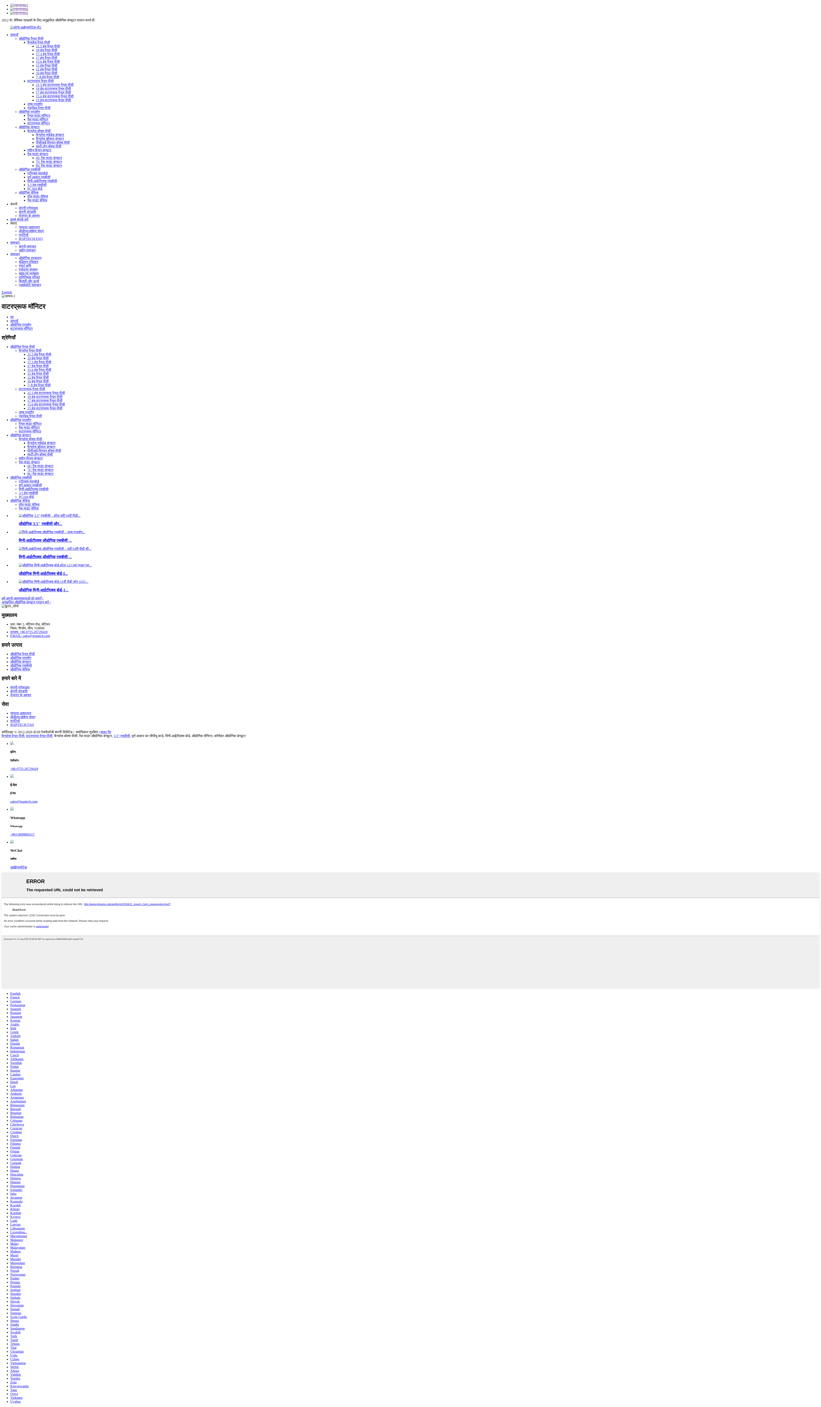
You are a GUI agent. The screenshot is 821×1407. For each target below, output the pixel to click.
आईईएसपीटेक (18, 867)
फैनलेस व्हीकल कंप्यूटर (50, 138)
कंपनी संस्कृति (27, 212)
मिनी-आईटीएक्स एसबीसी (42, 181)
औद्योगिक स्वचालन (30, 258)
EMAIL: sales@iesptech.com (30, 636)
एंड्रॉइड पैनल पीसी (38, 108)
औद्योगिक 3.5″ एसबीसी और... (40, 524)
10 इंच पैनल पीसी (46, 73)
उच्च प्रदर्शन (35, 104)
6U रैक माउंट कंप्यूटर (49, 158)
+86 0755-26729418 (24, 769)
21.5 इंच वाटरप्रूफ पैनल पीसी (55, 85)
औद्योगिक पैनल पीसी (31, 38)
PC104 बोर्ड (34, 189)
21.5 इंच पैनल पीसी (48, 46)
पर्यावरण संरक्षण (28, 269)
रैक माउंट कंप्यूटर (37, 154)
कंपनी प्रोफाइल (28, 208)
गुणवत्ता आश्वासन (29, 227)
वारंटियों (23, 235)
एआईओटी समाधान (30, 285)
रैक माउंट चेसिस (37, 200)
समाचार (15, 242)
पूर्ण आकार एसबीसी (38, 177)
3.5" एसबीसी (122, 736)
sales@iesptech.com (23, 801)
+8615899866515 (22, 834)
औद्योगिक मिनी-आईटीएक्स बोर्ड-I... (43, 573)
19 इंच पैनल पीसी (46, 50)
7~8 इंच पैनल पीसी (47, 77)
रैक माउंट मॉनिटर (37, 119)
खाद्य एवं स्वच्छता (29, 273)
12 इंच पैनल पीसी (46, 69)
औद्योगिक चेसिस (28, 192)
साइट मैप (105, 732)
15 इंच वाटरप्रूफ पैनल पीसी (53, 100)
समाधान (15, 254)
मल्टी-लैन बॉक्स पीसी (48, 146)
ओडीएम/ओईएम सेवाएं (31, 231)
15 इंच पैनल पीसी (46, 65)
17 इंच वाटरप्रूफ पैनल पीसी (53, 92)
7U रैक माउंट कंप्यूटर (49, 162)
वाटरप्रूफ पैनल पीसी (40, 81)
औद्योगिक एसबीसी (29, 169)
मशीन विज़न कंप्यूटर (39, 150)
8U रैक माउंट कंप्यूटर (49, 165)
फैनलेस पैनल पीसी (38, 42)
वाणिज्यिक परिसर (29, 277)
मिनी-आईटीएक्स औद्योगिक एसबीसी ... (45, 540)
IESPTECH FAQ (31, 239)
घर (12, 317)
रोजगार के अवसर (29, 215)
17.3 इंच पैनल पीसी (48, 54)
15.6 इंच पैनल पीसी (48, 62)
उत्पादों (14, 35)
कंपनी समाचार (27, 246)
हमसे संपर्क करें (19, 219)
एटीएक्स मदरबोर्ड (37, 173)
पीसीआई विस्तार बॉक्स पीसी (53, 142)
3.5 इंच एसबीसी (37, 185)
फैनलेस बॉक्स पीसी (39, 131)
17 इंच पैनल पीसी (46, 58)
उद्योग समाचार (27, 250)
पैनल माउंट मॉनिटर (38, 115)
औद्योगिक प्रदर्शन (29, 112)
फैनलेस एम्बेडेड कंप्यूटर (50, 135)
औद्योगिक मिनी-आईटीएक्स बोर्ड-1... (44, 590)
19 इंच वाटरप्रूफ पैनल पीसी (53, 88)
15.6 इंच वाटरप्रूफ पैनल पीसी (55, 96)
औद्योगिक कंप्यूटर (29, 127)
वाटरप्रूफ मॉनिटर (38, 123)
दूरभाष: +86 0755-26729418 (28, 632)
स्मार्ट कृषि (25, 266)
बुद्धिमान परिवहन (28, 262)
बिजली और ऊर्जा (29, 281)
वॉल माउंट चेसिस (37, 196)
